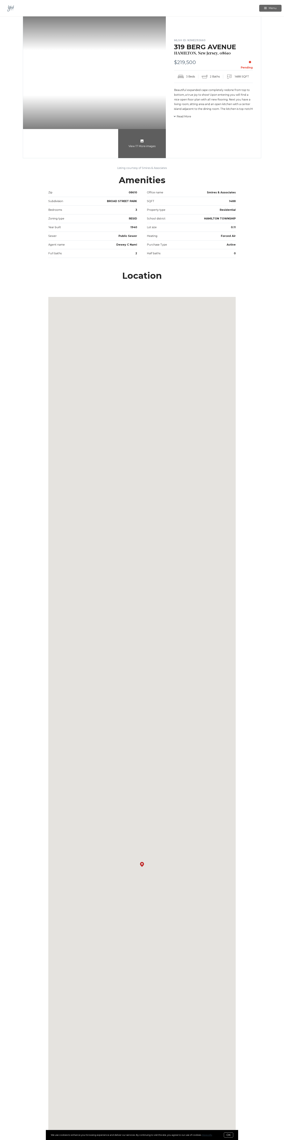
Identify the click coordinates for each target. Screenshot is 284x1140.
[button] (142, 864)
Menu (272, 8)
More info (207, 1135)
